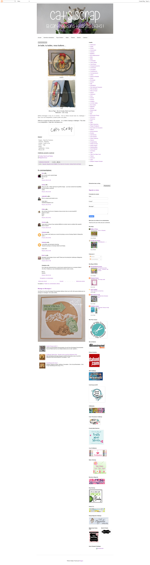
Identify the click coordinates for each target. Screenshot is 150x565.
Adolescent (92, 44)
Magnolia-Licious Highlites (52, 164)
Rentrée (92, 133)
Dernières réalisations (49, 37)
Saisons (92, 140)
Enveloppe (92, 80)
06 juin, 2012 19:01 (46, 217)
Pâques (92, 129)
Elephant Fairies (95, 278)
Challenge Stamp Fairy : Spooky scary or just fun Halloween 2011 (61, 354)
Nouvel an (92, 119)
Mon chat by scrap (95, 294)
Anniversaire (93, 50)
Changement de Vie (95, 66)
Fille (91, 83)
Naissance (92, 117)
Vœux (91, 159)
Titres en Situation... (102, 230)
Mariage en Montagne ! (44, 288)
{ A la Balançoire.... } (102, 241)
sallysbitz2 (44, 196)
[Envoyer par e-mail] (53, 162)
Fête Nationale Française (96, 87)
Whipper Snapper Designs (96, 161)
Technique (92, 150)
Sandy (43, 184)
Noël (91, 120)
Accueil (39, 37)
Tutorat (91, 156)
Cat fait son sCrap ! (95, 240)
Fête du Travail (93, 90)
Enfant (91, 78)
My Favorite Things (94, 115)
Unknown (44, 232)
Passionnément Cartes (96, 266)
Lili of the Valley (94, 103)
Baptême (92, 53)
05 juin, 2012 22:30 (46, 191)
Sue (43, 173)
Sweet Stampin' (93, 149)
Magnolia (44, 164)
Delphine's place (95, 306)
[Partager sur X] (56, 162)
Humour (92, 99)
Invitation (92, 101)
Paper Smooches (94, 124)
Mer (91, 113)
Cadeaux (85, 37)
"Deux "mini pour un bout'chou (97, 290)
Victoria (44, 222)
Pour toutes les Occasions (63, 164)
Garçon (92, 92)
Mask (91, 112)
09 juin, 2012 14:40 (46, 250)
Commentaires (94, 259)
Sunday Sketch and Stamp (75, 164)
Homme (92, 97)
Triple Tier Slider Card (95, 154)
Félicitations (93, 85)
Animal (91, 48)
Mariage (92, 108)
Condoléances (93, 71)
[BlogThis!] (54, 162)
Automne (92, 51)
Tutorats (73, 37)
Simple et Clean (94, 143)
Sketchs (79, 37)
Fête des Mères (93, 89)
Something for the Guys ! (52, 363)
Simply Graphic (93, 145)
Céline (43, 209)
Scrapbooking (93, 142)
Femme (92, 82)
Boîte (91, 57)
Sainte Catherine (94, 138)
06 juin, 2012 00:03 (46, 204)
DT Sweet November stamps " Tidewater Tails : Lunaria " (103, 269)
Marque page (93, 110)
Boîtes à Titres (94, 229)
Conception (93, 69)
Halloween (92, 94)
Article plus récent (42, 281)
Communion (93, 67)
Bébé (91, 59)
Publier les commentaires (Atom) (52, 283)
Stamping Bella (93, 147)
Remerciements (94, 131)
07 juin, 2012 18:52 (46, 237)
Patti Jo (43, 255)
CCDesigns (93, 60)
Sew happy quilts (101, 279)
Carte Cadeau (93, 62)
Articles (93, 256)
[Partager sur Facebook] (58, 162)
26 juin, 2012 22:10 (46, 275)
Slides (67, 37)
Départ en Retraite (94, 76)
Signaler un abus (94, 190)
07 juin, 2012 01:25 (46, 227)
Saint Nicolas (93, 134)
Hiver (91, 96)
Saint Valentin (93, 136)
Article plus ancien (80, 281)
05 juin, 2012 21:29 (46, 180)
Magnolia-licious (43, 157)
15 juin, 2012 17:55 (46, 260)
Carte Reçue (93, 64)
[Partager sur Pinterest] (59, 162)
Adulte (91, 46)
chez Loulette (94, 289)
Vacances (92, 157)
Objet (91, 122)
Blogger (81, 560)
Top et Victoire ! (59, 37)
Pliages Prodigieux (94, 126)
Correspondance (94, 73)
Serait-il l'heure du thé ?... (52, 346)
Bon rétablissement (94, 55)
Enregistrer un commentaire (46, 278)
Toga (91, 152)
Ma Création (93, 105)
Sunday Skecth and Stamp (46, 156)
